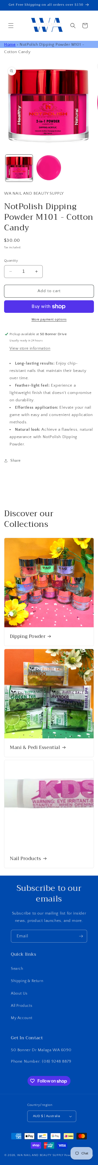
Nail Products (25, 859)
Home (10, 44)
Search (17, 969)
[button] (11, 26)
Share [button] (15, 460)
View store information (30, 348)
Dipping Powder (27, 637)
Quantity (11, 260)
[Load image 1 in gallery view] (19, 168)
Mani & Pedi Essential (35, 748)
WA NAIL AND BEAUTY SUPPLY (40, 1155)
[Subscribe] (81, 936)
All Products (21, 1006)
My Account (21, 1018)
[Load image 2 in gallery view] (49, 168)
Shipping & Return (27, 981)
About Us (19, 993)
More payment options (49, 319)
